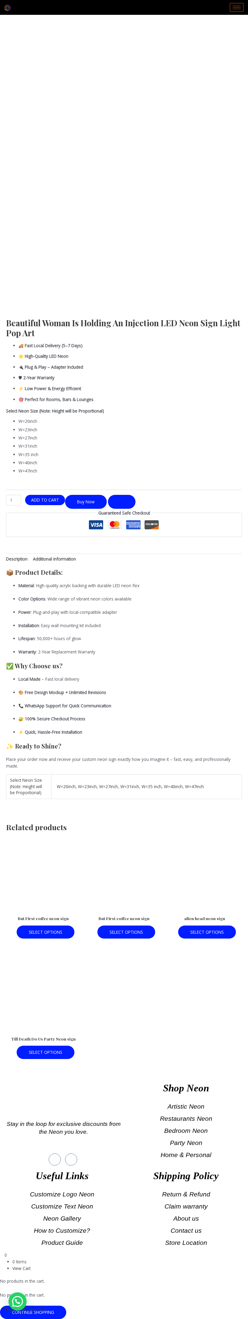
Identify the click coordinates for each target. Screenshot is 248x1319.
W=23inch (87, 786)
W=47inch (194, 786)
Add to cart (45, 500)
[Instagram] (71, 1159)
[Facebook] (55, 1159)
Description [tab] (17, 559)
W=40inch (173, 786)
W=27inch (108, 786)
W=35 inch (152, 786)
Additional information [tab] (54, 559)
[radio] (130, 421)
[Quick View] (14, 932)
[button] (17, 1301)
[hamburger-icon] (236, 7)
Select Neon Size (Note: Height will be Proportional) (55, 411)
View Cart (21, 1268)
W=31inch (129, 786)
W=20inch (66, 786)
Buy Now (86, 502)
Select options (45, 932)
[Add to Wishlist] (121, 502)
